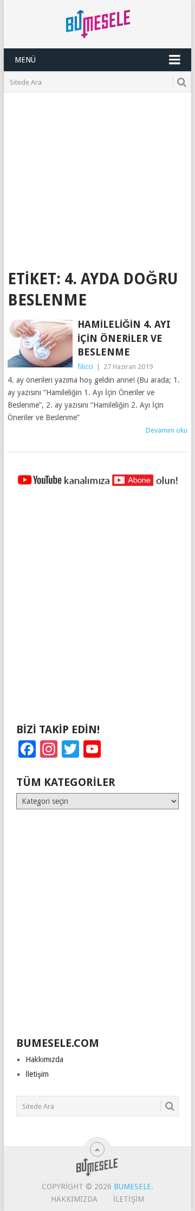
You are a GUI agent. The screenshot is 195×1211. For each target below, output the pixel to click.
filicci (85, 367)
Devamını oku (166, 430)
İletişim (37, 1074)
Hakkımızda (44, 1059)
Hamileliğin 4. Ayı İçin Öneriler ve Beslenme (124, 338)
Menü (25, 59)
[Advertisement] (97, 174)
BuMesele (132, 1186)
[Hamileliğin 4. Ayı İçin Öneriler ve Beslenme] (40, 343)
